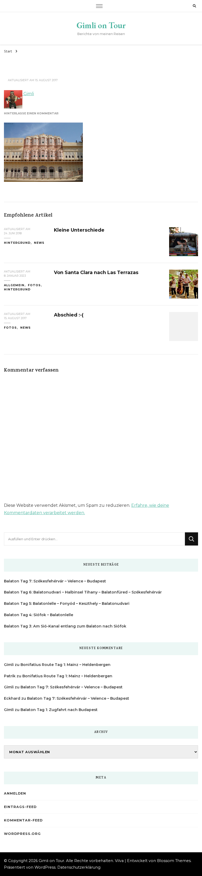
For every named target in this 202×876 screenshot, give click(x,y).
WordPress (44, 867)
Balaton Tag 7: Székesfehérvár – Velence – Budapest (55, 581)
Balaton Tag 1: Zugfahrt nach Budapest (59, 709)
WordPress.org (22, 834)
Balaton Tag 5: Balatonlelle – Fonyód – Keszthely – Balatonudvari (66, 603)
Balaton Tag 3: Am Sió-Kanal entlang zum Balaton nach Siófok (65, 626)
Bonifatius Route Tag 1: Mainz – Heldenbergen (65, 664)
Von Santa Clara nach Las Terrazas (96, 272)
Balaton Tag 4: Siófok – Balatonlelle (38, 614)
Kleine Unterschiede (79, 230)
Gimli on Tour (101, 25)
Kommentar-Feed (23, 820)
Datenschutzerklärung (78, 867)
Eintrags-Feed (20, 807)
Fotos (34, 285)
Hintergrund (17, 243)
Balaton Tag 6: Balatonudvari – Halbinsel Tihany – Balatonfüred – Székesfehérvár (83, 592)
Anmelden (15, 793)
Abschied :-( (68, 315)
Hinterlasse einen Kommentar (31, 113)
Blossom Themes (174, 860)
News (39, 243)
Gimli (28, 93)
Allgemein (14, 285)
